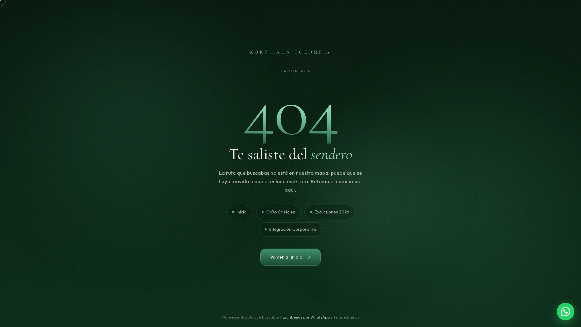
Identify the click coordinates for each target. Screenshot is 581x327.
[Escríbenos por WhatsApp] (565, 311)
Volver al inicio (286, 257)
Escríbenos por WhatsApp (306, 317)
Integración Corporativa (292, 229)
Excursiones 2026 (332, 212)
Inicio (242, 212)
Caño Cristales (280, 212)
